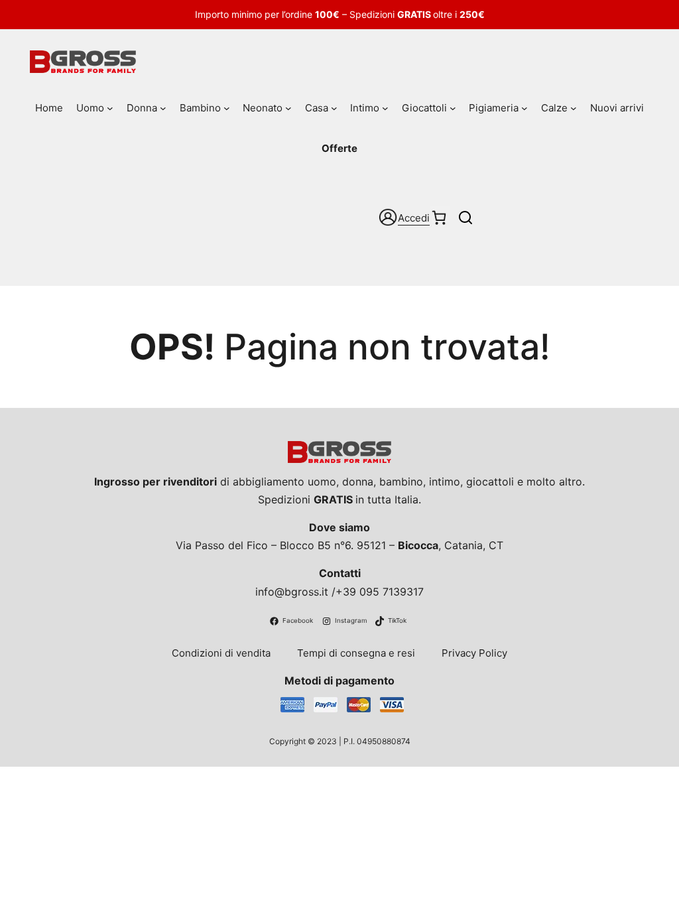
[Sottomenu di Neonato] (288, 108)
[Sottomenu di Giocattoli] (453, 108)
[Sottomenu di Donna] (163, 108)
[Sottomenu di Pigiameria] (524, 108)
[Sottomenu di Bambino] (226, 108)
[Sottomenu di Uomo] (110, 108)
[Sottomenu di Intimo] (385, 108)
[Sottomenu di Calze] (573, 108)
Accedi (414, 218)
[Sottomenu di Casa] (334, 108)
